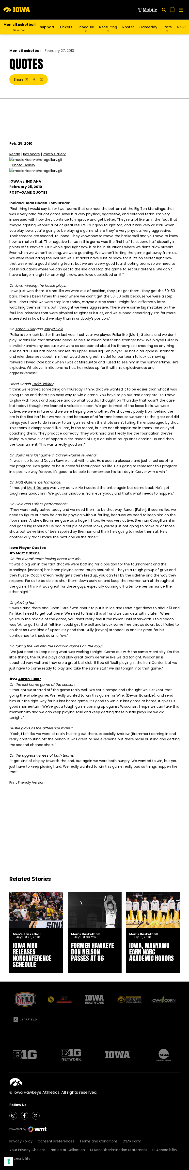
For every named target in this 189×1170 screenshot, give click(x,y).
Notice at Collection (68, 1149)
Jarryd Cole (53, 329)
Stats (167, 27)
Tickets (66, 27)
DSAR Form (132, 1141)
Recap (14, 154)
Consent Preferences (56, 1141)
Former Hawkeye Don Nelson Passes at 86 (92, 951)
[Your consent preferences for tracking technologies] (8, 1161)
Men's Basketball (25, 50)
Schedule (86, 27)
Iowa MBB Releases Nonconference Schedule (32, 954)
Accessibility (19, 1158)
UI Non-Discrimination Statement (118, 1149)
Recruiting (108, 27)
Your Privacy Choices (27, 1149)
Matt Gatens (25, 482)
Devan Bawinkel (57, 460)
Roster (128, 27)
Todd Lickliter (42, 383)
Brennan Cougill (148, 520)
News (182, 27)
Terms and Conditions (98, 1141)
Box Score (31, 154)
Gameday (148, 27)
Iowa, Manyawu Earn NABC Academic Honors (151, 951)
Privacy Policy (20, 1141)
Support (47, 27)
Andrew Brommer (44, 520)
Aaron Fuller (25, 329)
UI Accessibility (164, 1149)
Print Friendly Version (27, 782)
